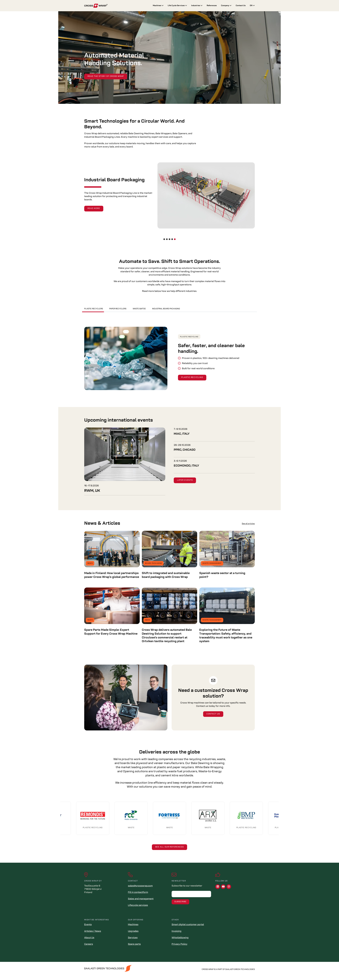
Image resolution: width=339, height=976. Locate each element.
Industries (196, 6)
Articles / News (92, 931)
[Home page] (116, 6)
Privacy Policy (179, 944)
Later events (185, 480)
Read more (94, 207)
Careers (88, 944)
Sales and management (140, 899)
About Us (89, 938)
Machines (157, 6)
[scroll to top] (331, 968)
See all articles (248, 524)
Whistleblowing (180, 938)
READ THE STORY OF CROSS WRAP (106, 76)
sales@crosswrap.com (140, 886)
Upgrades (133, 931)
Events (88, 925)
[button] (164, 239)
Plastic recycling (189, 337)
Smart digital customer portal (188, 925)
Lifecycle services (138, 905)
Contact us (213, 714)
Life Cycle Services (176, 6)
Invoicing (176, 931)
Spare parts (134, 944)
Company (225, 6)
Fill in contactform (138, 892)
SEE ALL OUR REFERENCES (169, 847)
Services (133, 938)
